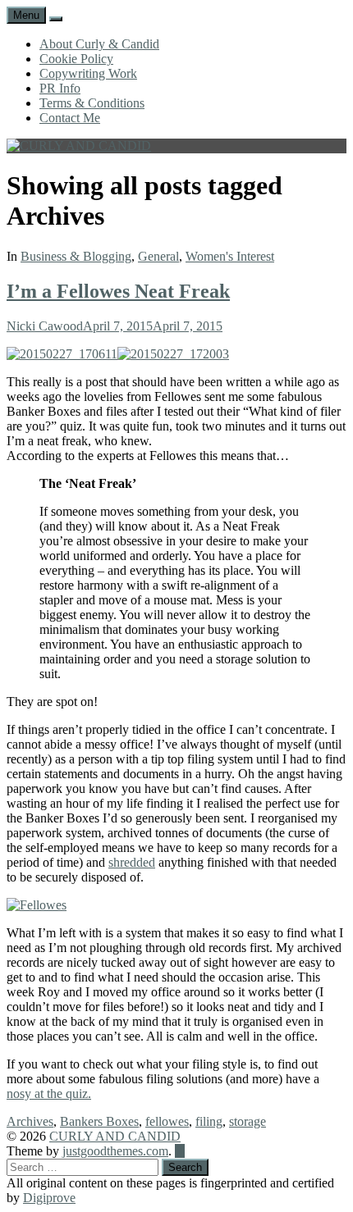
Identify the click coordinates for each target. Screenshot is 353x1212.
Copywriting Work (88, 73)
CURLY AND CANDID (115, 1136)
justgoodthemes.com (115, 1151)
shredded (131, 862)
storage (247, 1121)
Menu (26, 15)
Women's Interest (230, 256)
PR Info (59, 88)
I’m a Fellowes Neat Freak (118, 291)
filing (208, 1121)
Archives (30, 1121)
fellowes (167, 1121)
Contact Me (69, 118)
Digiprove (49, 1198)
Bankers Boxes (99, 1121)
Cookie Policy (76, 59)
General (158, 256)
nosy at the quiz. (49, 1093)
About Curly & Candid (99, 44)
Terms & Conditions (91, 103)
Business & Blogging (76, 256)
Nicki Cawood (45, 326)
